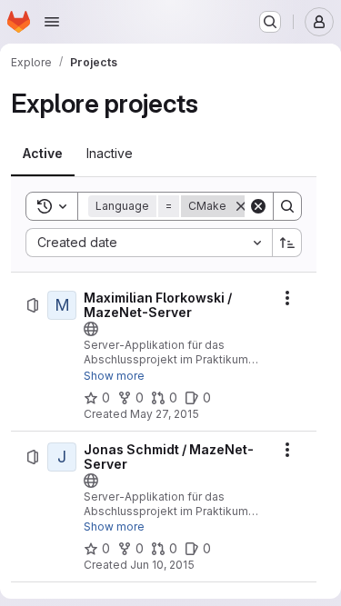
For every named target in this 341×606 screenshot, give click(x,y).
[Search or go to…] (270, 22)
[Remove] (241, 206)
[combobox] (148, 242)
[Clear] (258, 206)
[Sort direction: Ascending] (287, 242)
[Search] (287, 206)
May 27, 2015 (164, 414)
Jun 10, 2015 (162, 564)
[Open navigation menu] (51, 21)
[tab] (43, 153)
